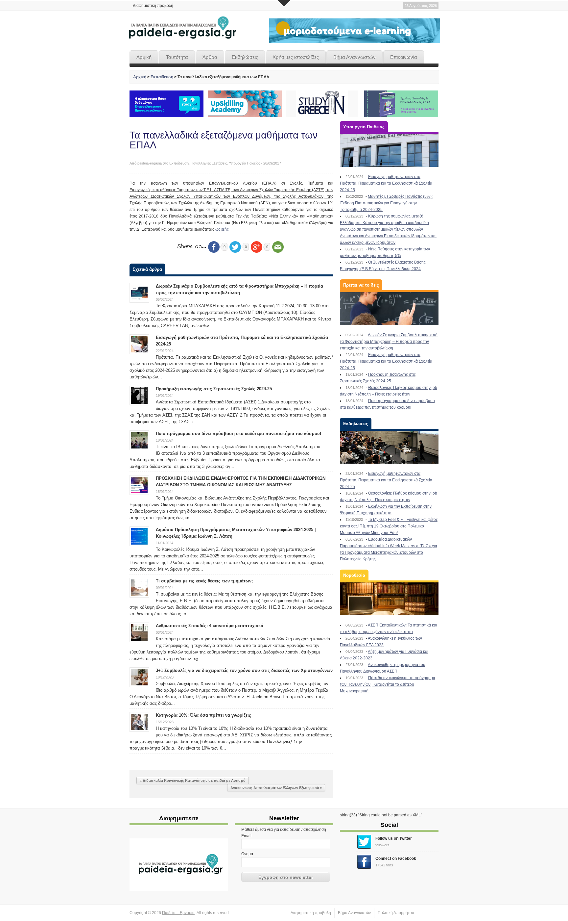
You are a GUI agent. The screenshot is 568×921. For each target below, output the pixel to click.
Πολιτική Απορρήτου (396, 912)
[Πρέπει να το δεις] (389, 308)
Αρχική (144, 57)
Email (246, 835)
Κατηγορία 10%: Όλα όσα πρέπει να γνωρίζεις (203, 715)
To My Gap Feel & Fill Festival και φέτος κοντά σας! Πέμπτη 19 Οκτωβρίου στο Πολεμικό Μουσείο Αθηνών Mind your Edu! (389, 526)
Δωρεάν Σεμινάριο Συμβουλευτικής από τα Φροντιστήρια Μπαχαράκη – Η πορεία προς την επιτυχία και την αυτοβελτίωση (389, 341)
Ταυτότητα (177, 57)
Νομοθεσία (354, 575)
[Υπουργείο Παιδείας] (389, 150)
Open (284, 3)
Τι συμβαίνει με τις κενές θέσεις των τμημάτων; (204, 580)
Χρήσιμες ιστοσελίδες (295, 57)
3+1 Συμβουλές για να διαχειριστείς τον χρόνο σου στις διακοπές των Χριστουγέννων (244, 670)
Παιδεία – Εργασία (178, 912)
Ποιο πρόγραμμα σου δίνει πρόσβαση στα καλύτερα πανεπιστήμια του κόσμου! (238, 433)
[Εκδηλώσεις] (389, 447)
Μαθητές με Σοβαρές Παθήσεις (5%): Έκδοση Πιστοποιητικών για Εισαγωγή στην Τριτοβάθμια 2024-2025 (386, 203)
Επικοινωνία (403, 57)
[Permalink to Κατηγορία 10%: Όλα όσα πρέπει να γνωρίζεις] (139, 721)
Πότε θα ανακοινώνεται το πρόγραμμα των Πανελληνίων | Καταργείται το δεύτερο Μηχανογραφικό (387, 684)
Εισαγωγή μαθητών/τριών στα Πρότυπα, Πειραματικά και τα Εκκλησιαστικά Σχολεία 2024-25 (386, 183)
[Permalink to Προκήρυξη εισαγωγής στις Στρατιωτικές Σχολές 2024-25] (139, 395)
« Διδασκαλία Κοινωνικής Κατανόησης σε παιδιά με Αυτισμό (193, 780)
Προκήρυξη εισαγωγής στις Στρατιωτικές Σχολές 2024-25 (214, 388)
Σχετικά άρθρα (147, 269)
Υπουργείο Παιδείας (244, 163)
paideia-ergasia (149, 163)
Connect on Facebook (395, 858)
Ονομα (247, 854)
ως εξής (222, 229)
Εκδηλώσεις (245, 57)
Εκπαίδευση (162, 77)
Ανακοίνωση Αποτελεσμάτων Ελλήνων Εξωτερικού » (276, 788)
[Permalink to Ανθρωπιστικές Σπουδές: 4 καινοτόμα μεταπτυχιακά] (139, 632)
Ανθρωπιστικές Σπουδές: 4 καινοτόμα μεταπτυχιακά (209, 625)
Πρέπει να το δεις (361, 285)
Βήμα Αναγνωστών (354, 57)
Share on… (191, 246)
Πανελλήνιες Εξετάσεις (209, 163)
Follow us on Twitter (393, 838)
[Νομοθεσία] (389, 598)
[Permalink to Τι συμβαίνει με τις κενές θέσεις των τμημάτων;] (139, 587)
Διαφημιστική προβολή (153, 5)
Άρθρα (209, 57)
